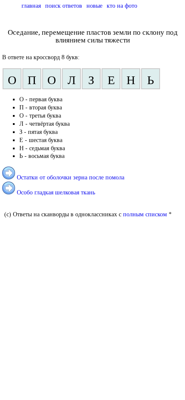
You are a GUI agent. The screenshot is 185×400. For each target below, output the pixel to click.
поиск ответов (63, 6)
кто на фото (122, 6)
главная (31, 6)
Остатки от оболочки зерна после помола (70, 177)
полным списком (145, 214)
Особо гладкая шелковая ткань (56, 192)
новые (94, 6)
